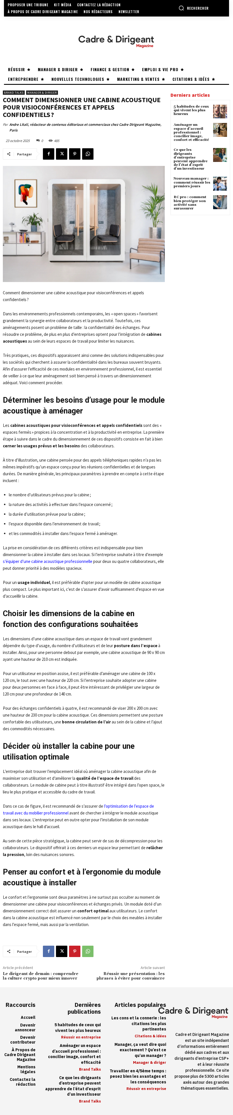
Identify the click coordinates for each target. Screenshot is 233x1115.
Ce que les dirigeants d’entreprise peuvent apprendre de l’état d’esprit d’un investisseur (190, 159)
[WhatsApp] (87, 154)
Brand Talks (14, 92)
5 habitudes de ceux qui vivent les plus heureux (191, 110)
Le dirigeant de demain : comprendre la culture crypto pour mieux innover (40, 976)
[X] (61, 154)
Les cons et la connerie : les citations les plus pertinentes (138, 1023)
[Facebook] (48, 154)
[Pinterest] (74, 154)
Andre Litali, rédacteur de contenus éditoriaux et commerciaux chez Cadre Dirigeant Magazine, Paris (85, 127)
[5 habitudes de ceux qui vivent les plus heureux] (220, 112)
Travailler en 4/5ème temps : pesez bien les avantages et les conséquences (138, 1076)
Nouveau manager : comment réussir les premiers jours (192, 182)
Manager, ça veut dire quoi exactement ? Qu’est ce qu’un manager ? (140, 1050)
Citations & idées (150, 1036)
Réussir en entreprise (81, 1037)
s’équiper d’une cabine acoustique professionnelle (47, 561)
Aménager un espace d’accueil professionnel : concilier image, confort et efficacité (191, 132)
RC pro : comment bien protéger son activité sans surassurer (190, 203)
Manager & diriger (42, 92)
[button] (193, 8)
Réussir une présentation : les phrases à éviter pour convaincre (131, 976)
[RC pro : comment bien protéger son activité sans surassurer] (220, 202)
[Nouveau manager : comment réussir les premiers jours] (220, 184)
